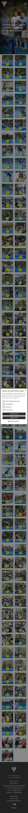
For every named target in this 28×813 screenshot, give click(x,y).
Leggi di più (16, 398)
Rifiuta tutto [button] (14, 417)
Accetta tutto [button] (14, 414)
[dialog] (14, 406)
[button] (14, 421)
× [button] (25, 390)
